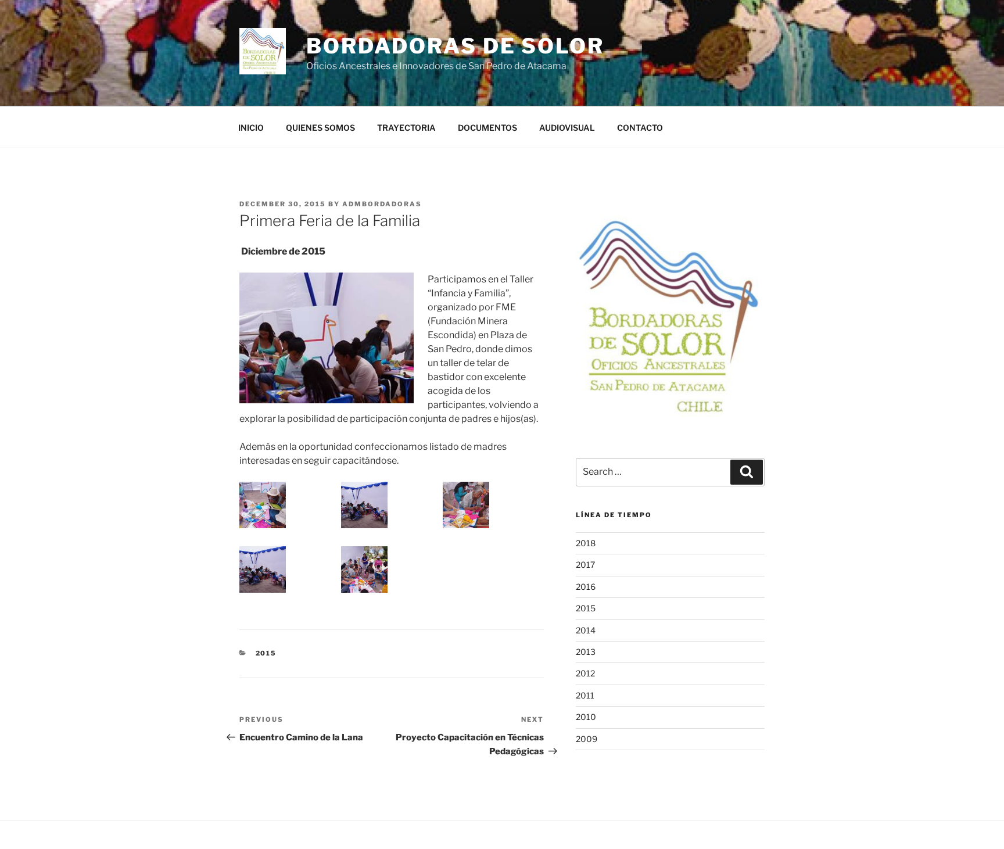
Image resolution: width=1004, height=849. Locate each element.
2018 (586, 543)
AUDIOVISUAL (567, 127)
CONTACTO (640, 127)
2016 (586, 587)
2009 (586, 739)
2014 (586, 630)
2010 (586, 717)
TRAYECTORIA (406, 127)
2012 (585, 673)
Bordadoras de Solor (455, 46)
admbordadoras (382, 204)
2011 (585, 695)
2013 (586, 652)
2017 (585, 564)
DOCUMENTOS (487, 127)
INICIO (251, 127)
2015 (266, 653)
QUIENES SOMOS (320, 127)
